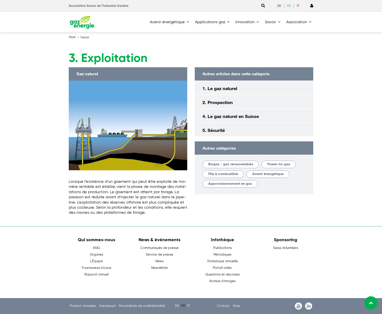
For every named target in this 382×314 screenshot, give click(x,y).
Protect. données (83, 306)
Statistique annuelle (222, 261)
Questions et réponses (222, 274)
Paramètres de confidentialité (142, 306)
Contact (224, 306)
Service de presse (159, 254)
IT (298, 6)
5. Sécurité (213, 130)
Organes (96, 254)
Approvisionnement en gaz (230, 184)
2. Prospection (217, 102)
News (159, 261)
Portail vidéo (222, 268)
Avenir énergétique (268, 174)
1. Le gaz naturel (219, 88)
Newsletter (159, 268)
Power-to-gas (278, 164)
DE (279, 6)
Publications (222, 248)
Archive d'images (222, 281)
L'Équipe (96, 261)
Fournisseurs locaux (96, 268)
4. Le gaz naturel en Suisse (230, 116)
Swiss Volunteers (285, 248)
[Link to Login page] (311, 6)
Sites (236, 306)
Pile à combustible (223, 174)
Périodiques (222, 254)
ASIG (96, 248)
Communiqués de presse (159, 248)
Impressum (108, 306)
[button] (170, 22)
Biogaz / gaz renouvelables (230, 164)
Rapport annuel (96, 274)
